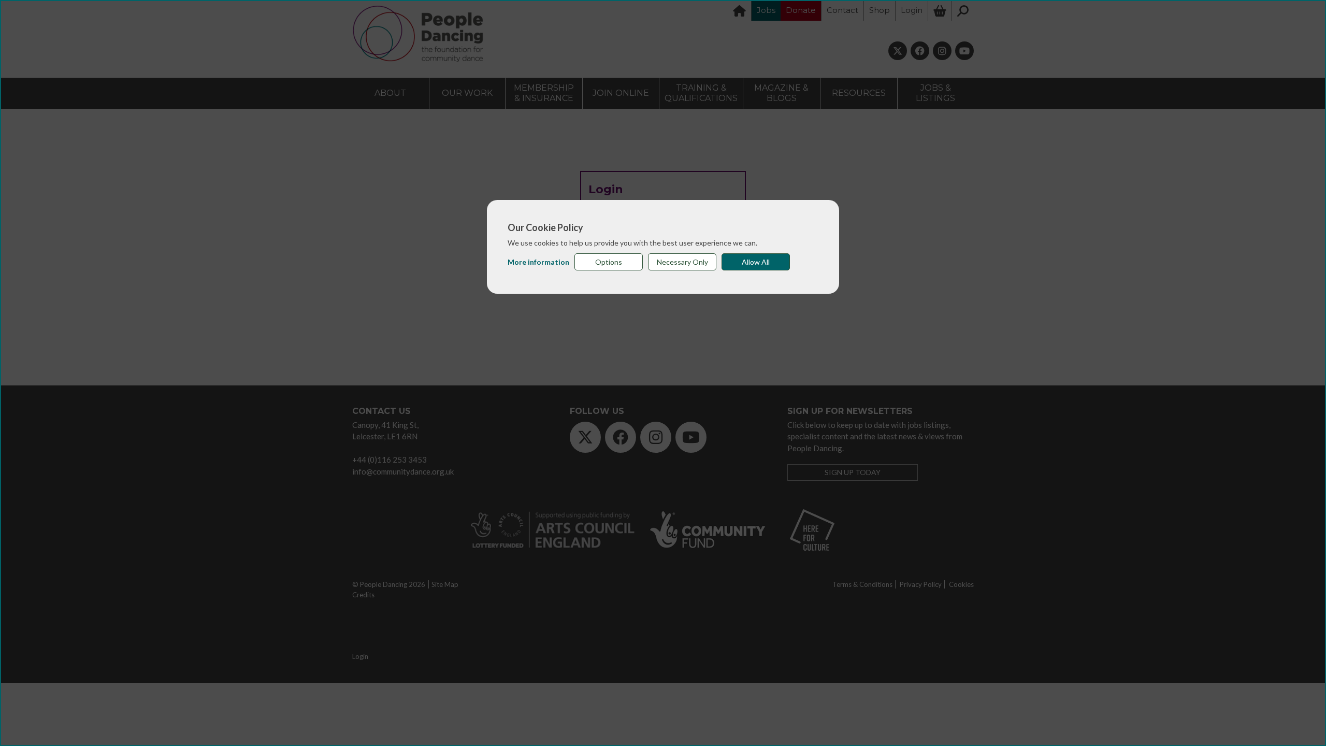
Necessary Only (682, 261)
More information (538, 261)
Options (608, 261)
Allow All (756, 261)
